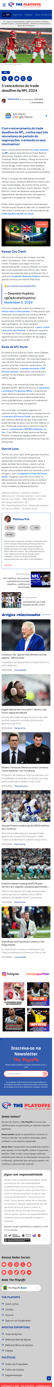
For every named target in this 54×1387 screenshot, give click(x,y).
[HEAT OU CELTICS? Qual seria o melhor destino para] (14, 1019)
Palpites (28, 14)
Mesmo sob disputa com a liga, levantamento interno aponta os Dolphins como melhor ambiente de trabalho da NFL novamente (24, 894)
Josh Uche (41, 495)
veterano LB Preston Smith (17, 416)
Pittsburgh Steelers (38, 505)
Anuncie (9, 1315)
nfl (5, 72)
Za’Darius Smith (29, 508)
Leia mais (8, 565)
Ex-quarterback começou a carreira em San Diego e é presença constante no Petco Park (24, 951)
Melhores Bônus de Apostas (19, 1345)
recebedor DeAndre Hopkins (25, 276)
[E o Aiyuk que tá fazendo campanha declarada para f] (14, 994)
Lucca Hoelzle (20, 670)
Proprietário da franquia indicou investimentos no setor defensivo (25, 664)
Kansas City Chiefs (11, 499)
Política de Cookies (14, 1369)
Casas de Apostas (43, 14)
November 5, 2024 (18, 302)
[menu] (4, 5)
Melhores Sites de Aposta (18, 1339)
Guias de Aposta (13, 1334)
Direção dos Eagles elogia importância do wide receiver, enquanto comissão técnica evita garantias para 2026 (25, 720)
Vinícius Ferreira (21, 786)
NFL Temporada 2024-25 (14, 502)
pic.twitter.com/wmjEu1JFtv (21, 286)
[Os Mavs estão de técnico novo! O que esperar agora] (38, 1019)
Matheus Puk (13, 99)
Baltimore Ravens (10, 492)
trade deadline (41, 149)
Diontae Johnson (25, 495)
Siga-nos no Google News (18, 1320)
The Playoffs (11, 1297)
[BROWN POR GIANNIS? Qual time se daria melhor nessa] (38, 994)
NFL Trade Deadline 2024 (14, 505)
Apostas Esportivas (16, 1327)
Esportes (17, 14)
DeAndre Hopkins (30, 492)
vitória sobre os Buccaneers (16, 311)
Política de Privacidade (16, 1364)
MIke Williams (29, 499)
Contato (9, 1309)
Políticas (8, 1357)
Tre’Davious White (11, 508)
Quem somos (12, 1303)
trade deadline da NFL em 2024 (17, 213)
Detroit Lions (8, 495)
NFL (8, 14)
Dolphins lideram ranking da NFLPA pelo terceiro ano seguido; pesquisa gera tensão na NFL (26, 886)
